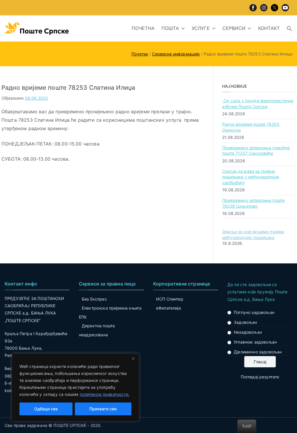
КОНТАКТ (269, 28)
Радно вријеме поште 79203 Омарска (250, 127)
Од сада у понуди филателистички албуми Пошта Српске (257, 103)
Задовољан (245, 322)
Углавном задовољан (255, 341)
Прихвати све (103, 408)
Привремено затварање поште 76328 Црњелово (253, 203)
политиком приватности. (104, 394)
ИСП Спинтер (169, 299)
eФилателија (168, 308)
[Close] (133, 358)
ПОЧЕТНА (143, 28)
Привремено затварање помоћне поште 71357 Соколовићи (256, 150)
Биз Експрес (94, 299)
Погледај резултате (260, 376)
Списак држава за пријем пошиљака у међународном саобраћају (250, 177)
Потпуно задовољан (254, 312)
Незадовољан (248, 332)
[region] (75, 387)
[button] (182, 28)
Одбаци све (46, 408)
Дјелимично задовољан (258, 351)
